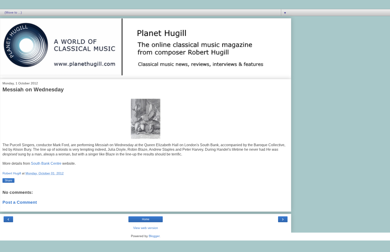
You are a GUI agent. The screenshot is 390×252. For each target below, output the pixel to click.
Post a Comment (19, 202)
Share (8, 180)
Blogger (154, 236)
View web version (145, 228)
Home (145, 219)
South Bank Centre (46, 163)
